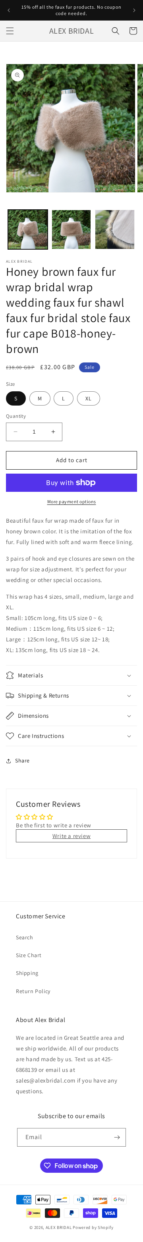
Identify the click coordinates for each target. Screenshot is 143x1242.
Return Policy (33, 991)
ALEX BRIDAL (59, 1227)
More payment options (71, 501)
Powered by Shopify (93, 1227)
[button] (10, 31)
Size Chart (29, 955)
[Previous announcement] (8, 10)
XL (88, 398)
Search (24, 937)
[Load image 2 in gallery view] (71, 229)
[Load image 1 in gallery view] (28, 229)
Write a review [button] (71, 836)
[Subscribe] (117, 1137)
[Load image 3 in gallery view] (115, 229)
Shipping (27, 973)
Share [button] (22, 760)
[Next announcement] (134, 10)
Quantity (16, 416)
